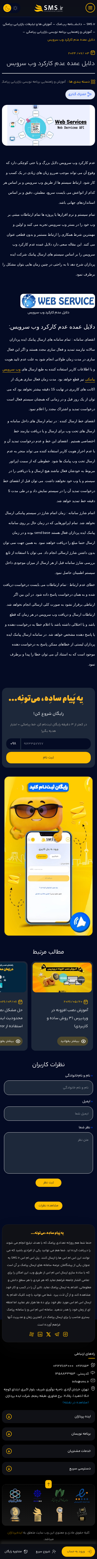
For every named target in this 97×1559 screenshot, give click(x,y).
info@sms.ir (80, 1381)
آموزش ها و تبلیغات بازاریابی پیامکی (27, 24)
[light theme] (15, 8)
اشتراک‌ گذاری (77, 94)
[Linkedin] (40, 1334)
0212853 (82, 1366)
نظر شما (85, 1127)
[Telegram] (57, 1334)
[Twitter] (48, 1334)
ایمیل (87, 1101)
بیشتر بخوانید (69, 1041)
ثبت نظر (48, 1182)
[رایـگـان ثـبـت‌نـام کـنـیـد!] (48, 856)
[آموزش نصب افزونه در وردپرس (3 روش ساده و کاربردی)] (62, 977)
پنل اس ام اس (30, 1258)
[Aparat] (31, 1334)
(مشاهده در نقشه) (76, 1402)
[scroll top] (48, 1484)
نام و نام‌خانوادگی (78, 1075)
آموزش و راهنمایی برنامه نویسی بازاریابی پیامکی (59, 32)
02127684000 (63, 1366)
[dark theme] (7, 8)
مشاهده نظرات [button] (48, 1205)
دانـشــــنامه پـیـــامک (69, 24)
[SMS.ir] (48, 8)
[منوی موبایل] (90, 8)
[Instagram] (65, 1334)
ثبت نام (48, 757)
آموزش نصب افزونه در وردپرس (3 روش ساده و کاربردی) (67, 1018)
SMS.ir (91, 24)
